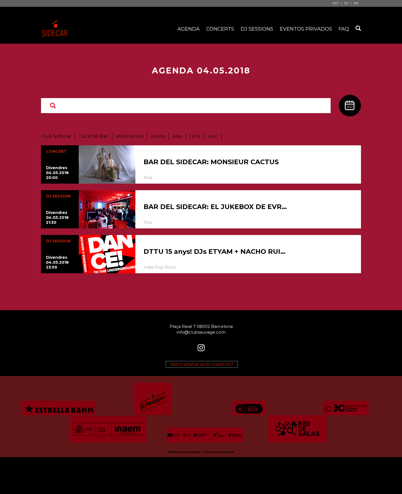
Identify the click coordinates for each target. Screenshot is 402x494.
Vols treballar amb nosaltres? (202, 364)
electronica (130, 136)
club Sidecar (56, 136)
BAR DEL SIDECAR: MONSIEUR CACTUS (211, 162)
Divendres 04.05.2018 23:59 (57, 262)
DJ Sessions (257, 29)
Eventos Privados (306, 29)
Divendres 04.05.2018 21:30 (57, 217)
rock (195, 136)
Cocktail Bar (94, 136)
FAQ (344, 29)
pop (177, 136)
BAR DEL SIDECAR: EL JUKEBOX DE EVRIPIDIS (216, 207)
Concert (56, 151)
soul (213, 136)
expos (158, 136)
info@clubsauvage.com (201, 332)
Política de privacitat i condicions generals (201, 452)
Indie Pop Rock (160, 267)
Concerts (220, 29)
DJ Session (58, 196)
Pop (148, 177)
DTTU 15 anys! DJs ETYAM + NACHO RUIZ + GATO (216, 251)
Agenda (188, 29)
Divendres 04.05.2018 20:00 (57, 172)
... (227, 136)
